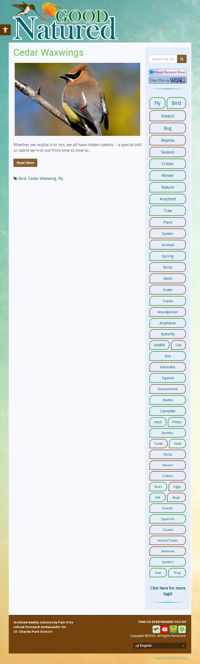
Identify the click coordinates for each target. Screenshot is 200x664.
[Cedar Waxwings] (77, 99)
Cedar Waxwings (48, 52)
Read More (25, 162)
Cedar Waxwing (42, 178)
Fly (60, 178)
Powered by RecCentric (171, 658)
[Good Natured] (64, 21)
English (145, 645)
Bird (22, 178)
